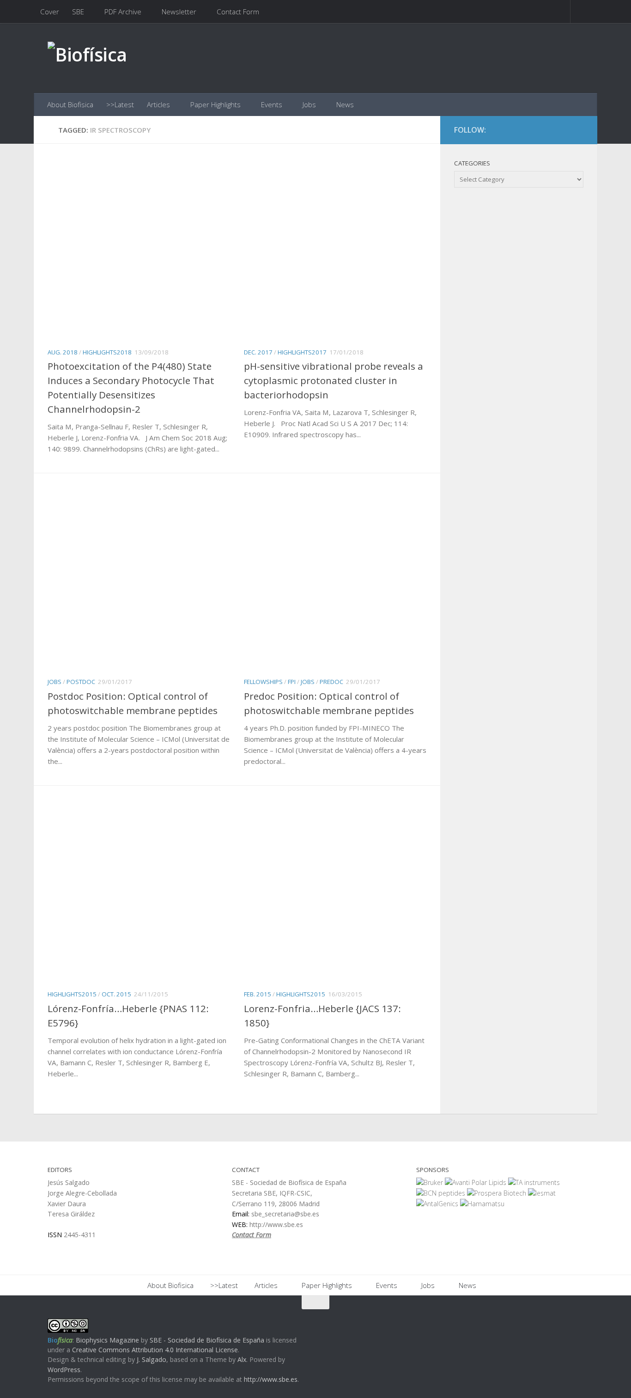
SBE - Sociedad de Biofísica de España (207, 1340)
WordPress (64, 1369)
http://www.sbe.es (270, 1379)
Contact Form (238, 11)
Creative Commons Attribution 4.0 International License (155, 1349)
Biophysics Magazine (107, 1340)
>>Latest (120, 104)
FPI (292, 682)
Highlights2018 (107, 352)
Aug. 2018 (63, 352)
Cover (49, 11)
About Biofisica (70, 104)
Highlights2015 (72, 994)
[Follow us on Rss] (576, 130)
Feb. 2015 (257, 994)
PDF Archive (122, 11)
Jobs (309, 104)
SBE (78, 11)
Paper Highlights (215, 104)
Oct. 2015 (116, 994)
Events (271, 104)
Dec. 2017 (258, 352)
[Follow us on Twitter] (560, 130)
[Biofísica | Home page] (87, 58)
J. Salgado (151, 1359)
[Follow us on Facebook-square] (543, 130)
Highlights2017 (302, 352)
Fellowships (263, 682)
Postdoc (81, 682)
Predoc (331, 682)
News (345, 104)
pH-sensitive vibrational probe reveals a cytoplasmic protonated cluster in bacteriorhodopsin (333, 380)
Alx (241, 1359)
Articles (158, 104)
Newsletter (179, 11)
